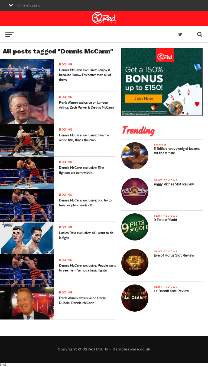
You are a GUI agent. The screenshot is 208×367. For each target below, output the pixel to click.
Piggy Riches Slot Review (174, 184)
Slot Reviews (166, 180)
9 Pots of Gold (165, 220)
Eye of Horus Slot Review (174, 255)
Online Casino (28, 5)
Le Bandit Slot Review (171, 291)
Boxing (160, 144)
